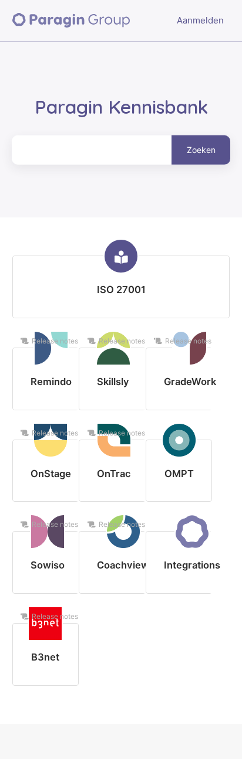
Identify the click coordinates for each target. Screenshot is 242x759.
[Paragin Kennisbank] (71, 21)
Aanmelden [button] (200, 20)
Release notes (55, 340)
